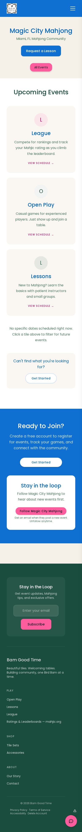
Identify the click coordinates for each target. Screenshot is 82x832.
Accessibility (18, 813)
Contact (13, 783)
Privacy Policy (18, 810)
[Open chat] (71, 821)
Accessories (15, 753)
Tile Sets (13, 745)
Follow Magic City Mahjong (41, 511)
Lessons (12, 707)
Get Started (41, 378)
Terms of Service (39, 810)
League (12, 714)
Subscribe (36, 624)
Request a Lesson (41, 51)
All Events (41, 67)
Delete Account (37, 813)
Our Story (14, 776)
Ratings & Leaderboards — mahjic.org (34, 722)
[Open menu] (73, 8)
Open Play (14, 699)
